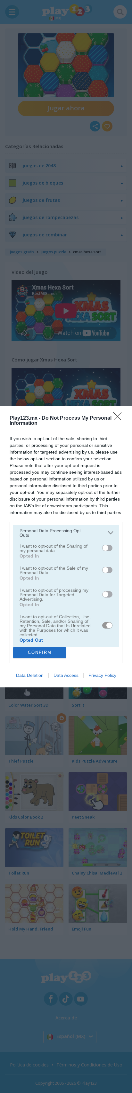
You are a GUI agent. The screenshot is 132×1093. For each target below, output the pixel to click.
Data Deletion (30, 675)
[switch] (107, 548)
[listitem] (66, 532)
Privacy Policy (102, 675)
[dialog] (66, 546)
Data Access (66, 675)
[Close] (119, 418)
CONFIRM (40, 652)
